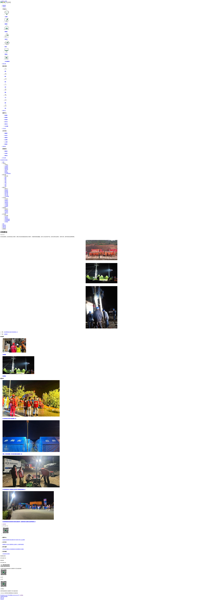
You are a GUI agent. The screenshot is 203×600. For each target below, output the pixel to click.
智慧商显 (6, 172)
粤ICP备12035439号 (4, 595)
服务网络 (6, 191)
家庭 (5, 177)
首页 (3, 162)
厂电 (5, 183)
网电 (5, 179)
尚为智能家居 (7, 219)
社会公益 (4, 227)
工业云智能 (7, 196)
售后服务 (4, 539)
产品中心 (4, 6)
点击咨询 (4, 524)
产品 (3, 597)
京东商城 (4, 553)
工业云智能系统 (8, 173)
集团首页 (4, 5)
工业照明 (6, 165)
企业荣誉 (15, 544)
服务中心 (4, 110)
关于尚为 (4, 128)
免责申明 (2, 596)
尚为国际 (6, 221)
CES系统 (2, 1)
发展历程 (6, 202)
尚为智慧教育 (7, 220)
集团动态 (6, 210)
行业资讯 (6, 211)
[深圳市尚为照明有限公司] (5, 3)
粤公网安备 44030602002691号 (14, 595)
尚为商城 (8, 553)
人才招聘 (6, 205)
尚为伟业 (6, 216)
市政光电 (6, 169)
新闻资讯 (4, 146)
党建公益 (6, 212)
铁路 (5, 182)
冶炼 (5, 181)
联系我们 (6, 206)
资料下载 (6, 195)
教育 (5, 178)
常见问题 (6, 192)
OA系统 (5, 1)
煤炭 (5, 184)
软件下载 (6, 193)
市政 (5, 186)
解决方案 (4, 63)
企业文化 (6, 201)
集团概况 (6, 200)
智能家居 (6, 168)
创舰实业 (8, 549)
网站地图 (5, 596)
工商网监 (21, 595)
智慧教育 (6, 167)
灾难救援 (5, 334)
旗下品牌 (4, 157)
